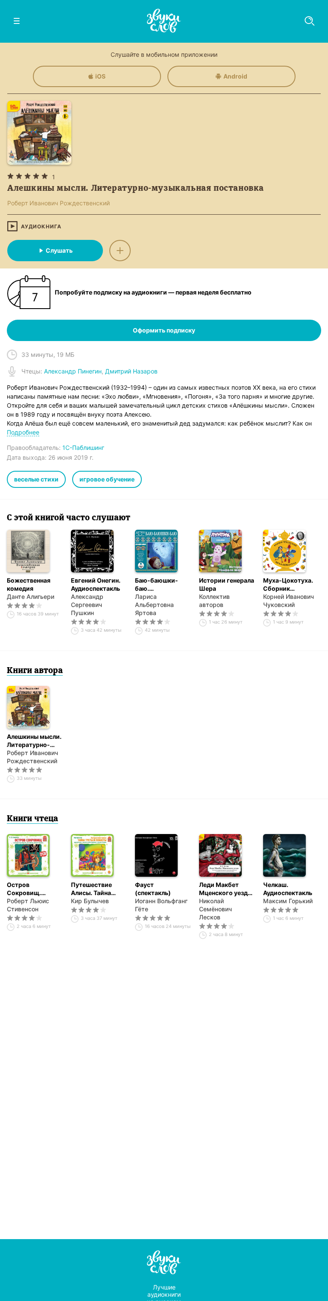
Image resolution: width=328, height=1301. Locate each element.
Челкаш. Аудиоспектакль (287, 888)
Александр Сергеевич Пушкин (87, 604)
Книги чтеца (32, 819)
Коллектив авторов (214, 600)
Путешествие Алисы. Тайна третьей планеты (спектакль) (96, 889)
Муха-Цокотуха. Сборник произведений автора (288, 584)
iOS (100, 76)
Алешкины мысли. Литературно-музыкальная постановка (34, 741)
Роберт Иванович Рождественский (32, 756)
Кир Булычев (90, 900)
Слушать (59, 250)
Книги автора (35, 671)
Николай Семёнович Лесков (215, 909)
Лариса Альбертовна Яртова (154, 604)
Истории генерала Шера (226, 584)
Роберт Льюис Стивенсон (28, 905)
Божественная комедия (28, 584)
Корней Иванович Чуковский (288, 600)
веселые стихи (36, 479)
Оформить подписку (164, 330)
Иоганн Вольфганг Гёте (161, 905)
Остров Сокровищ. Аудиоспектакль (31, 889)
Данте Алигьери (30, 596)
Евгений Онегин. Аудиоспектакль (95, 584)
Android (235, 76)
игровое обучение (107, 479)
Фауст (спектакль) (153, 888)
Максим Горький (288, 900)
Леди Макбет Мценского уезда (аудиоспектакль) (226, 889)
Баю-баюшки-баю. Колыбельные (156, 584)
